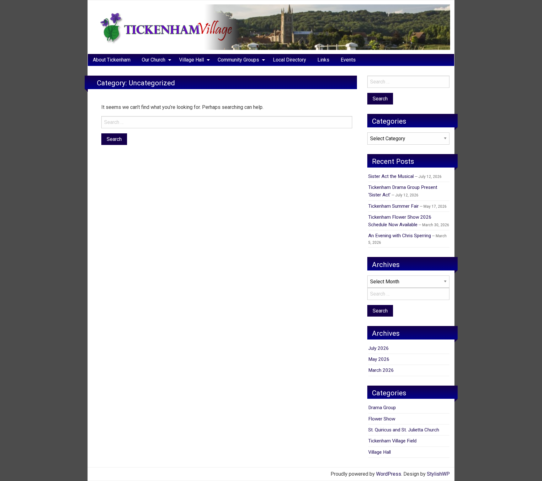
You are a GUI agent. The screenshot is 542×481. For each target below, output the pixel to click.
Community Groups (238, 60)
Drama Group (382, 407)
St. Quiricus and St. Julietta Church (403, 430)
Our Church (153, 60)
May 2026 (379, 359)
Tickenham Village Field (392, 441)
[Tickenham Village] (271, 27)
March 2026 (381, 370)
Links (323, 60)
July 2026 (378, 348)
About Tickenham (111, 60)
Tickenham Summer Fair (393, 206)
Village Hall (191, 60)
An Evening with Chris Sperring (399, 235)
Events (348, 60)
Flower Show (381, 419)
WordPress (388, 474)
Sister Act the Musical (391, 176)
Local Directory (289, 60)
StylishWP (438, 474)
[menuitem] (112, 60)
